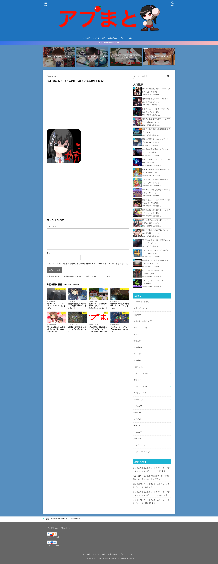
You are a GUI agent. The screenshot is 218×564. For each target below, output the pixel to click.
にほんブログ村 (53, 537)
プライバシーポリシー (127, 38)
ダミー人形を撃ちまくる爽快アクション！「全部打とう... (156, 171)
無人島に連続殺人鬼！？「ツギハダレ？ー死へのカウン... (156, 90)
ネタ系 (137, 360)
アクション (140, 393)
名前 (49, 253)
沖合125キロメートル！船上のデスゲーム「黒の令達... (156, 160)
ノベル (138, 406)
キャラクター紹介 (99, 38)
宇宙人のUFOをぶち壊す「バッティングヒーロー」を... (156, 191)
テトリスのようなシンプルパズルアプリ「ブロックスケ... (156, 251)
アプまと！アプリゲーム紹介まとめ (107, 558)
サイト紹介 (86, 38)
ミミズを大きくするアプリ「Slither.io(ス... (152, 282)
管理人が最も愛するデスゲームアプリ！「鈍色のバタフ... (156, 120)
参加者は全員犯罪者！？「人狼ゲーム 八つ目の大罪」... (156, 150)
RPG (137, 380)
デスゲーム (140, 445)
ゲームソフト (140, 328)
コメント (52, 226)
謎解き (137, 413)
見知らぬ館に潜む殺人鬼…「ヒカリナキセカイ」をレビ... (156, 211)
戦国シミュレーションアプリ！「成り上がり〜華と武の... (156, 201)
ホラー (138, 354)
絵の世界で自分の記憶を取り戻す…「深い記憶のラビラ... (156, 261)
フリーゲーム (140, 308)
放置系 (138, 347)
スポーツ (138, 334)
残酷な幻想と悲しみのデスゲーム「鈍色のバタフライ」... (155, 140)
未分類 (137, 315)
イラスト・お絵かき (143, 321)
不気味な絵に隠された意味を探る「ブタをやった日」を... (155, 181)
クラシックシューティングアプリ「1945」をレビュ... (155, 272)
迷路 (137, 426)
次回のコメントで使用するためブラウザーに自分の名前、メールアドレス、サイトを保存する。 (89, 264)
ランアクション (141, 373)
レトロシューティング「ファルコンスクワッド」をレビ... (156, 110)
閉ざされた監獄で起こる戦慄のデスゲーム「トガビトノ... (156, 241)
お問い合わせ (112, 38)
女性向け (138, 399)
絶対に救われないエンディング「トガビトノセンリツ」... (156, 100)
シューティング (141, 302)
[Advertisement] (88, 107)
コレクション (140, 386)
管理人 (138, 341)
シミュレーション (142, 452)
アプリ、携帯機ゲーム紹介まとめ (109, 42)
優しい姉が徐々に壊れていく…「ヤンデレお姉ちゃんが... (156, 221)
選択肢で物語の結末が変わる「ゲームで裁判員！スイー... (156, 231)
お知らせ (139, 367)
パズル (138, 432)
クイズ (138, 419)
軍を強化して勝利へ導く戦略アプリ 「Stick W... (156, 130)
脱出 (137, 439)
